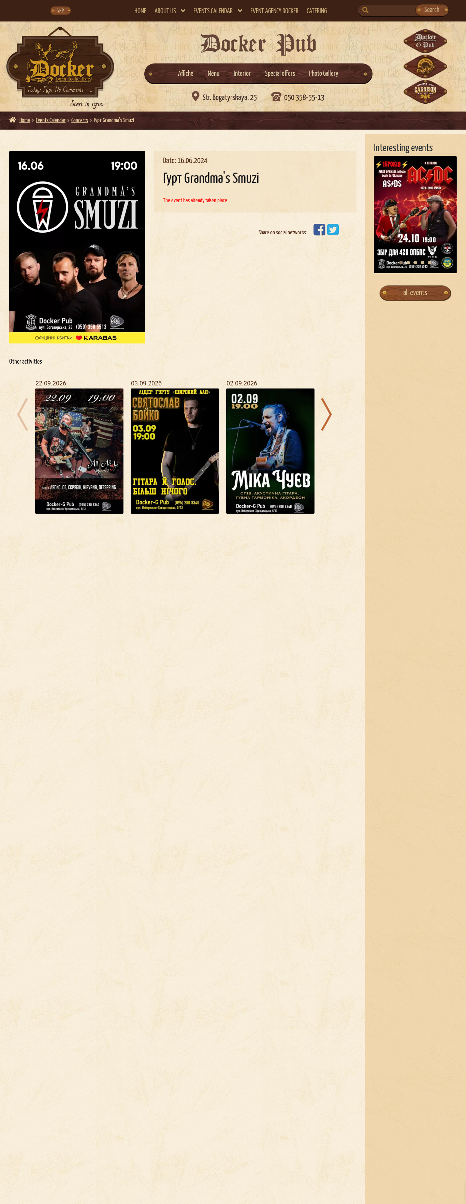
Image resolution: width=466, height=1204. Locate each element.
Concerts (79, 120)
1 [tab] (401, 262)
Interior (242, 74)
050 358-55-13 (304, 98)
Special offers (280, 74)
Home (140, 11)
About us (165, 11)
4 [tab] (422, 262)
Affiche (185, 74)
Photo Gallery (323, 74)
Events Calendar (213, 11)
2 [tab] (408, 262)
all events (415, 293)
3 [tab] (415, 262)
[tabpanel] (415, 215)
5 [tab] (430, 262)
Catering (317, 11)
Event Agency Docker (274, 11)
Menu (213, 74)
